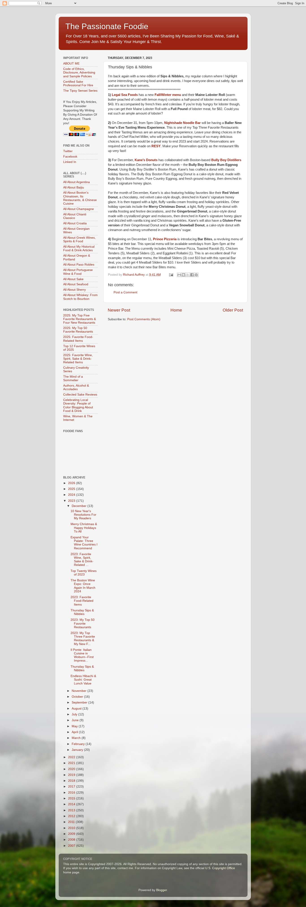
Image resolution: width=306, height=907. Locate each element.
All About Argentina (76, 182)
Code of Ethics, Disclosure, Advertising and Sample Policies (79, 72)
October (78, 696)
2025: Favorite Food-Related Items (78, 338)
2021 (72, 763)
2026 (72, 483)
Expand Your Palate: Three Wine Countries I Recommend (84, 543)
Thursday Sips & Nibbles (82, 612)
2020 (72, 769)
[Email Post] (171, 274)
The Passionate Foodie (106, 26)
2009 (72, 834)
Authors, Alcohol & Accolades (76, 387)
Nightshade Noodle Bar (182, 123)
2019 (72, 775)
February (79, 744)
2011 (72, 822)
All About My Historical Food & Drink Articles (79, 248)
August (77, 708)
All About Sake (73, 279)
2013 (72, 810)
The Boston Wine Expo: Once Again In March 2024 (83, 586)
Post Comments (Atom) (143, 319)
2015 (72, 798)
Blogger (161, 890)
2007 (72, 845)
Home (176, 310)
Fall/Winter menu (168, 95)
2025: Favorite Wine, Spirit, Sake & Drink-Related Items (78, 358)
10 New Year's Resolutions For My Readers (83, 514)
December (79, 506)
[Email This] (179, 275)
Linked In (69, 162)
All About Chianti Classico (74, 216)
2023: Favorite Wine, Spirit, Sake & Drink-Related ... (82, 559)
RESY (156, 146)
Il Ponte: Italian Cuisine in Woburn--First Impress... (82, 655)
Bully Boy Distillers (226, 160)
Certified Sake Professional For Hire (78, 83)
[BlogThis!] (183, 275)
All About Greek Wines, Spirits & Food (79, 239)
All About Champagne (78, 209)
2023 (72, 500)
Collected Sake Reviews (80, 394)
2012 (72, 816)
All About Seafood (75, 284)
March (77, 738)
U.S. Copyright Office (220, 868)
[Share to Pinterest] (196, 275)
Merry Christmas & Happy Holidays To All (84, 527)
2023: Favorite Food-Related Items (82, 600)
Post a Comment (125, 292)
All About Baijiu (73, 187)
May (75, 726)
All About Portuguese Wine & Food (78, 271)
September (80, 702)
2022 (72, 757)
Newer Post (119, 310)
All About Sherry (74, 289)
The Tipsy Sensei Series (80, 90)
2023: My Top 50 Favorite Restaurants (83, 623)
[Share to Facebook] (192, 275)
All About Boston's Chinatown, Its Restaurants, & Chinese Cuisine (80, 198)
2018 (72, 780)
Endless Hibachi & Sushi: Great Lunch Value (83, 679)
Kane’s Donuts (146, 160)
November (79, 691)
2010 (72, 828)
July (75, 714)
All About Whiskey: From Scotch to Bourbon (80, 296)
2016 (72, 792)
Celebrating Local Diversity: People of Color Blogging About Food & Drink (78, 405)
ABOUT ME (71, 63)
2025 (72, 489)
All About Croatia (75, 223)
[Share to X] (187, 275)
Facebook (70, 156)
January (78, 749)
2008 (72, 839)
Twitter (68, 151)
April (75, 732)
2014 (72, 804)
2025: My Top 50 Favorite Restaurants (78, 329)
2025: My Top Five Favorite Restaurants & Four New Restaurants (79, 319)
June (76, 720)
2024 (72, 494)
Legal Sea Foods (125, 95)
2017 (72, 786)
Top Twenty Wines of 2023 (84, 572)
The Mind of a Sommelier (73, 378)
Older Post (233, 310)
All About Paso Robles (78, 264)
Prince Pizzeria (165, 239)
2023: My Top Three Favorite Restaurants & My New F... (83, 638)
